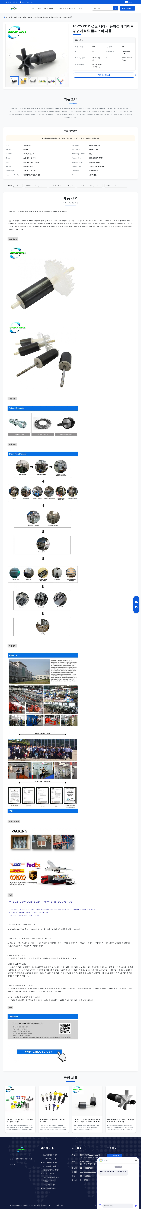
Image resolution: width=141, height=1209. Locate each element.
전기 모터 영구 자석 (49, 1181)
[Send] (135, 1205)
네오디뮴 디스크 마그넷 (51, 1166)
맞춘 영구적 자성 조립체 (51, 1170)
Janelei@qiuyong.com (28, 2)
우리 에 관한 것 (50, 8)
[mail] (136, 602)
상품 (10, 17)
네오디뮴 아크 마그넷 (50, 1162)
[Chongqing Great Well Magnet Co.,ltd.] (14, 8)
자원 (80, 8)
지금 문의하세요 (127, 8)
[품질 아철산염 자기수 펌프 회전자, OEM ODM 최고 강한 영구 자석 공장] (20, 1101)
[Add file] (100, 1205)
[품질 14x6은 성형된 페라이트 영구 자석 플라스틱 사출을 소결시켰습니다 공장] (121, 1101)
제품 (39, 8)
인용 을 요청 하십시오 (67, 8)
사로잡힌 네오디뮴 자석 (51, 1177)
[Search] (115, 8)
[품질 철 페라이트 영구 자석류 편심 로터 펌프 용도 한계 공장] (54, 1101)
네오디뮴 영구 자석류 (50, 1155)
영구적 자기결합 (48, 1174)
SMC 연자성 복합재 (49, 1188)
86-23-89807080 (86, 1168)
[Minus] (136, 1160)
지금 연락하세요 (20, 1129)
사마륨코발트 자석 (49, 1185)
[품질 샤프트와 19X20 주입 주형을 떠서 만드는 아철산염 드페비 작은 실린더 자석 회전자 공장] (87, 1101)
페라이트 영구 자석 (20, 17)
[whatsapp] (136, 607)
